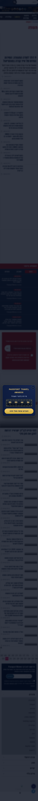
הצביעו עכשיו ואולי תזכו (19, 411)
